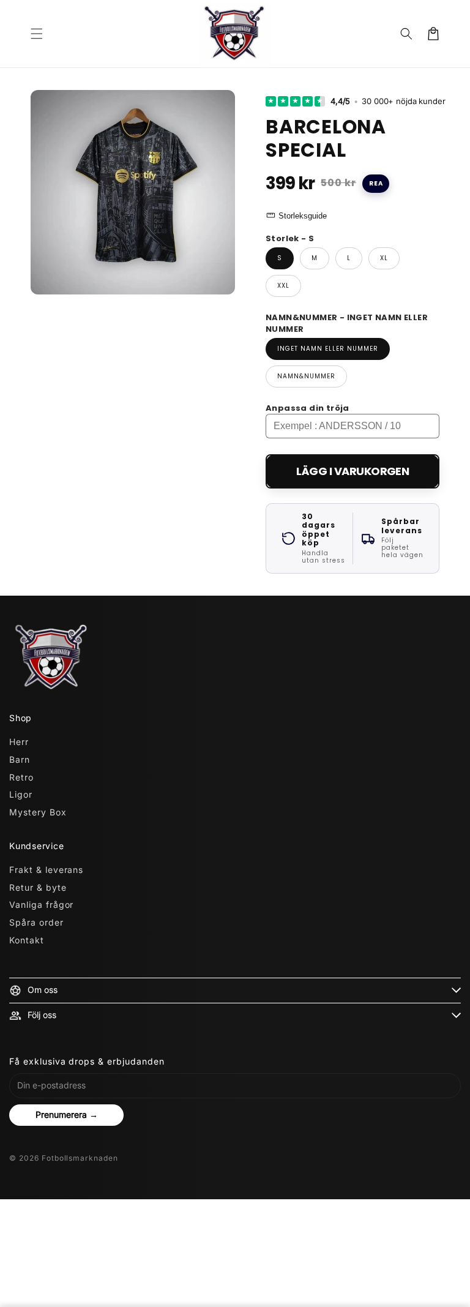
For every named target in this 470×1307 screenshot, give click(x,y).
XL (384, 258)
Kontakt (26, 940)
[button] (36, 33)
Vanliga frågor (41, 904)
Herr (19, 741)
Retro (21, 777)
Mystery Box (38, 812)
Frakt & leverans (46, 869)
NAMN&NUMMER (306, 376)
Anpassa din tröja (307, 408)
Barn (19, 759)
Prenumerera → (66, 1114)
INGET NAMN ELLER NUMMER (327, 348)
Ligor (20, 794)
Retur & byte (38, 887)
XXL (283, 285)
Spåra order (36, 922)
